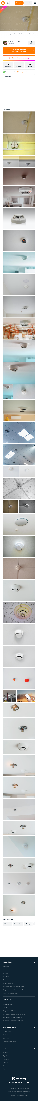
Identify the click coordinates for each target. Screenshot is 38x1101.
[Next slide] (31, 989)
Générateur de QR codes (10, 1061)
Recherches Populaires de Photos (13, 1087)
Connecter (28, 3)
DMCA (5, 1075)
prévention (17, 989)
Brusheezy (6, 1032)
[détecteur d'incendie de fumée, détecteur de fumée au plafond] (18, 274)
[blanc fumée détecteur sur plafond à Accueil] (18, 252)
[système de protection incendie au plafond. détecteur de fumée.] (18, 621)
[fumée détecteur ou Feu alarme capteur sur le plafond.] (18, 687)
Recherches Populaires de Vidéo (13, 1091)
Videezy (5, 1039)
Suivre (31, 44)
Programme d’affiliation (10, 1079)
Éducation (6, 1045)
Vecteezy (5, 1035)
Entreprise (6, 1042)
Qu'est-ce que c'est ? (22, 72)
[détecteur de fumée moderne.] (10, 510)
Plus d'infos (8, 75)
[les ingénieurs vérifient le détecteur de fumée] (9, 749)
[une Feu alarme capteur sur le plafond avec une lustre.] (18, 577)
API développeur (8, 1049)
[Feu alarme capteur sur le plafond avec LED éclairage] (11, 160)
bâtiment (7, 989)
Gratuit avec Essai (19, 50)
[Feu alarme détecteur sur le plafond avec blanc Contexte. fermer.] (18, 599)
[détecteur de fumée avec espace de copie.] (11, 498)
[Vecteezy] (3, 3)
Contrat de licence (8, 1072)
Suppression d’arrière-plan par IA (13, 1058)
